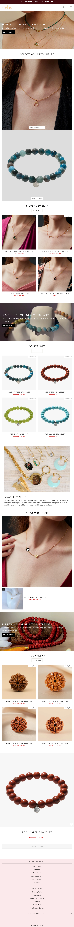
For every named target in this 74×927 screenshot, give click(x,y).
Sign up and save (36, 913)
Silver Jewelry (37, 879)
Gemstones (37, 873)
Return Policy (36, 895)
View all (37, 210)
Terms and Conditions (37, 898)
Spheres (37, 870)
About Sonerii (36, 861)
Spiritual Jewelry (37, 876)
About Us (37, 882)
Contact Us (37, 905)
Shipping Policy (37, 892)
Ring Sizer (37, 901)
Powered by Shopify (37, 925)
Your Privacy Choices (37, 908)
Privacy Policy (37, 889)
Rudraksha (37, 866)
